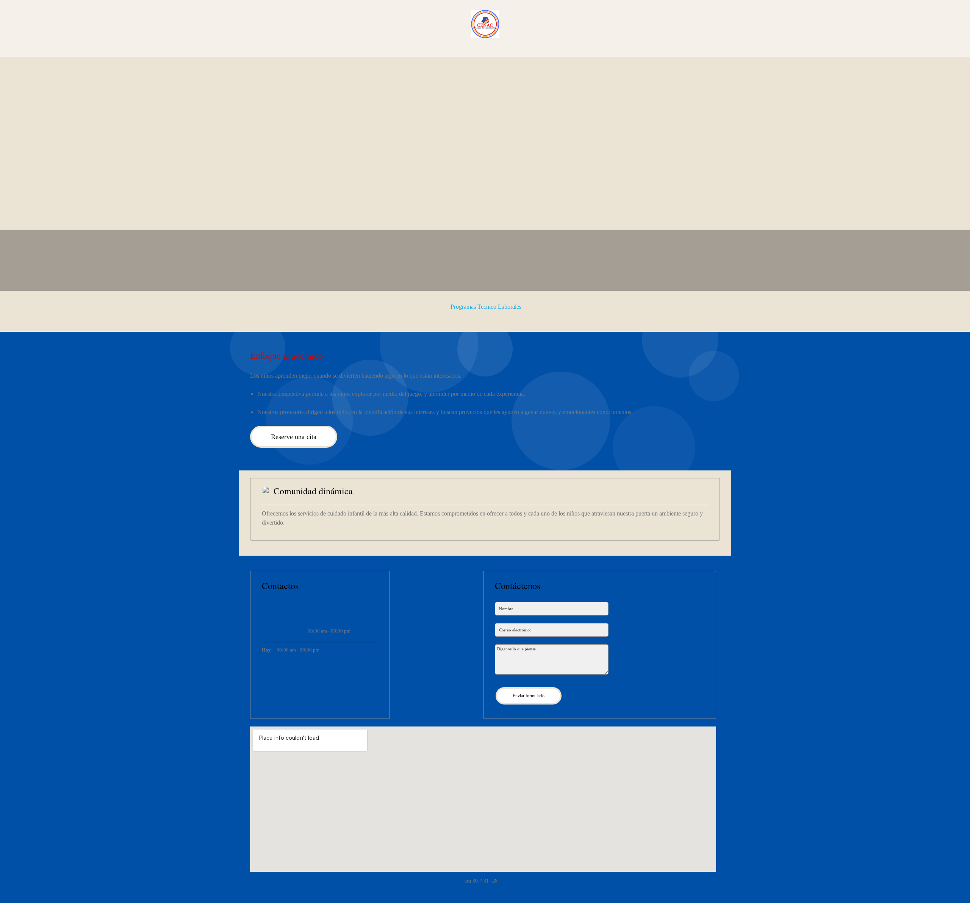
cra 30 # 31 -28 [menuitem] (482, 881)
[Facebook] (347, 613)
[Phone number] (293, 613)
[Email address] (311, 613)
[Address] (329, 613)
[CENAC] (485, 24)
